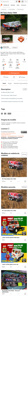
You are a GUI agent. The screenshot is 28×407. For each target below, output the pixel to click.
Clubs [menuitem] (18, 5)
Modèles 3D (4, 9)
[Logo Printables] (1, 5)
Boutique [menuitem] (13, 5)
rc (1, 113)
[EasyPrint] (17, 1)
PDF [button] (25, 89)
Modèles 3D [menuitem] (6, 5)
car (5, 113)
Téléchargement (14, 73)
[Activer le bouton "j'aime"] (3, 181)
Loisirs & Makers (12, 9)
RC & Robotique (20, 9)
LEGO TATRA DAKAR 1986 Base (11, 237)
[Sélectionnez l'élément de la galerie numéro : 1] (12, 234)
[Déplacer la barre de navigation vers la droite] (27, 5)
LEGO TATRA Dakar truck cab (10, 264)
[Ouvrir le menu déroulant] (26, 12)
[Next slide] (26, 39)
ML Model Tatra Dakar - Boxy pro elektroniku (11, 291)
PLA (3, 67)
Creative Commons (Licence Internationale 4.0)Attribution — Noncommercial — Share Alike (12, 135)
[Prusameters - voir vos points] (19, 1)
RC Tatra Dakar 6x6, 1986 (9, 178)
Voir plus (24, 154)
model (9, 113)
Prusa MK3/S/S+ (17, 67)
